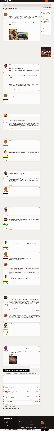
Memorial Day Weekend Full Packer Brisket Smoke (11, 389)
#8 (39, 187)
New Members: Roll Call (5, 2)
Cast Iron (37, 2)
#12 (39, 252)
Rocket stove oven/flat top (8, 401)
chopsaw (6, 399)
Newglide (37, 404)
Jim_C (37, 387)
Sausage (14, 2)
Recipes (29, 2)
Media (31, 421)
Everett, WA (7, 160)
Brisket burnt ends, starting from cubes (10, 403)
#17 (39, 323)
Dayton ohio (7, 270)
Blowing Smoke (10, 2)
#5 (39, 140)
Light (45, 427)
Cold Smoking (23, 2)
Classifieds (31, 424)
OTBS (43, 31)
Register (42, 421)
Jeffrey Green (5, 9)
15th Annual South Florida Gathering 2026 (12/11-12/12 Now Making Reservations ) (46, 22)
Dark (48, 427)
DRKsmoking (36, 397)
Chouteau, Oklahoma (5, 122)
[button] (15, 1)
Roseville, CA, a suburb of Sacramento (6, 229)
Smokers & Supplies (18, 2)
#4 (39, 114)
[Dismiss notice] (50, 4)
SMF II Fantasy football (46, 12)
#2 (39, 64)
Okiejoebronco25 (7, 397)
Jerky (26, 2)
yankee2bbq (6, 392)
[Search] (50, 1)
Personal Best (7, 396)
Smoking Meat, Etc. (33, 2)
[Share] (38, 13)
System (42, 427)
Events (43, 25)
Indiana (7, 250)
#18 (39, 346)
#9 (39, 207)
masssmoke (6, 404)
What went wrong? (7, 386)
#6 (39, 150)
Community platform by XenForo (26, 427)
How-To (40, 2)
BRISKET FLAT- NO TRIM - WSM (12, 391)
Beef (13, 387)
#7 (39, 171)
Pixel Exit (36, 427)
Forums (20, 421)
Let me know (41, 4)
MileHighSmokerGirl (36, 392)
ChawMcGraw (6, 387)
